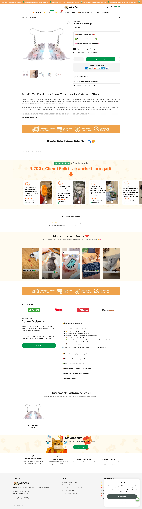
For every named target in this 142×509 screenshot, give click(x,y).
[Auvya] (71, 7)
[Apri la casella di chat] (137, 499)
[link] (34, 310)
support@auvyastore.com (20, 493)
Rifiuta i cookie (122, 502)
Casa (23, 17)
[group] (46, 44)
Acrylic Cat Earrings (33, 425)
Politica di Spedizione (68, 490)
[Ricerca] (107, 7)
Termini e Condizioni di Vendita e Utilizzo (73, 487)
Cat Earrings (34, 107)
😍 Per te (103, 487)
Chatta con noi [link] (39, 345)
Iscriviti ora (81, 447)
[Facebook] (14, 497)
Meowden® (76, 21)
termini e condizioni (70, 451)
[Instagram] (18, 497)
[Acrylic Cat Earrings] (33, 412)
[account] (111, 7)
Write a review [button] (84, 224)
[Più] (46, 202)
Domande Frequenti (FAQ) (69, 482)
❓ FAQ (103, 496)
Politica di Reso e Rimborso (69, 493)
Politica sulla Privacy (68, 485)
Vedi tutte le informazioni (29, 117)
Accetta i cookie (121, 496)
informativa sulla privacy (82, 451)
